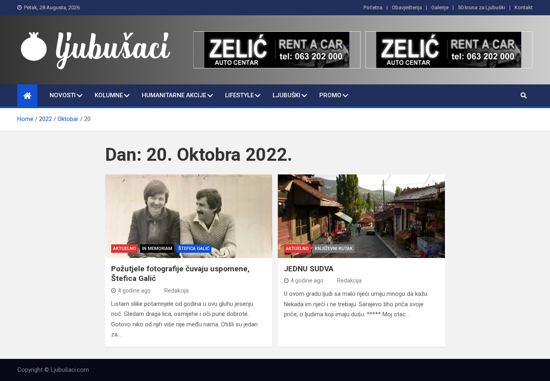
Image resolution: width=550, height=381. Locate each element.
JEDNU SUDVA (308, 268)
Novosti (63, 95)
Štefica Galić (193, 248)
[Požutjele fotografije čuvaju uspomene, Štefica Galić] (188, 216)
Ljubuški (286, 95)
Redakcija (176, 290)
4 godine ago (134, 290)
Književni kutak (334, 248)
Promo (330, 95)
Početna (373, 7)
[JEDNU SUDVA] (361, 216)
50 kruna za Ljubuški (481, 7)
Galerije (440, 7)
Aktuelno (124, 248)
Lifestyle (239, 95)
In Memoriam (157, 248)
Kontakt (524, 7)
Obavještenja (407, 7)
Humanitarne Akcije (174, 95)
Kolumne (109, 95)
